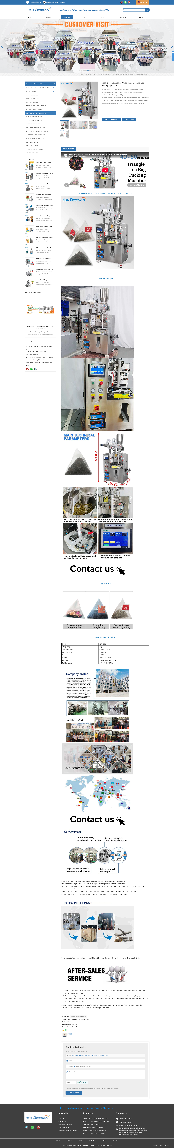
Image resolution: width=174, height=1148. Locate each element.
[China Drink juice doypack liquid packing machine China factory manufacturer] (29, 272)
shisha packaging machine (80, 1108)
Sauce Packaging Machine (40, 326)
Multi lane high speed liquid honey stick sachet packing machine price (44, 237)
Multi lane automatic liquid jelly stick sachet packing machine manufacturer (44, 248)
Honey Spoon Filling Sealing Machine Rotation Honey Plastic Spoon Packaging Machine (44, 162)
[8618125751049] (66, 1030)
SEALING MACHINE (32, 142)
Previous (25, 312)
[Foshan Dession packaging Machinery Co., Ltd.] (38, 1117)
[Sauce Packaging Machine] (40, 309)
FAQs (102, 17)
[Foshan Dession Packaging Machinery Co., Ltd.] (39, 10)
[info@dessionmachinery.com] (63, 1030)
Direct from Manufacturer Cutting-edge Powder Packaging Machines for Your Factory (44, 173)
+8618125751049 (35, 2)
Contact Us (142, 17)
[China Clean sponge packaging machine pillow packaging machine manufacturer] (29, 208)
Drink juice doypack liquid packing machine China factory (44, 269)
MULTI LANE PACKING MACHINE (36, 106)
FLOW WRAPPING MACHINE (34, 109)
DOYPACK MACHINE (32, 102)
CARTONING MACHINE (33, 124)
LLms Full (166, 1145)
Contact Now (129, 119)
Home (30, 17)
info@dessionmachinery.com (55, 2)
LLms (160, 1145)
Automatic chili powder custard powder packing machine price (44, 194)
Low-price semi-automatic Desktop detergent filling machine (44, 258)
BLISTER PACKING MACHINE (35, 138)
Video (81, 1140)
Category (87, 74)
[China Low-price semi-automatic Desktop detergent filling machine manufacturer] (29, 262)
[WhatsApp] (125, 2)
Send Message (74, 1093)
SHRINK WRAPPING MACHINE (35, 149)
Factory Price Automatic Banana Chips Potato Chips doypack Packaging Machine (44, 226)
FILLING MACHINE (31, 91)
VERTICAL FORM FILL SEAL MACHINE (37, 87)
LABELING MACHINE (32, 98)
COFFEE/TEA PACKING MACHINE (100, 74)
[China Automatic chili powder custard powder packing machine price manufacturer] (29, 198)
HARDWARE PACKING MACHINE (35, 127)
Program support (63, 1127)
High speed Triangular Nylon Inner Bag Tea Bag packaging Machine (90, 1055)
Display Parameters (111, 119)
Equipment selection (65, 1124)
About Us (48, 17)
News (85, 17)
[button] (84, 70)
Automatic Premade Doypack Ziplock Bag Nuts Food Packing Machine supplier (44, 216)
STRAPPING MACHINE (33, 145)
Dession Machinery (104, 1108)
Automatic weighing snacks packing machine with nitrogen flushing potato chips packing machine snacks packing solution (44, 280)
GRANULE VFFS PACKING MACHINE (96, 1118)
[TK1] (121, 2)
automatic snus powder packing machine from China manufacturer (44, 184)
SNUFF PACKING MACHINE (34, 120)
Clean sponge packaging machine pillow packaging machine (44, 205)
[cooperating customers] (87, 46)
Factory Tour (122, 17)
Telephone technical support (67, 1130)
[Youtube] (129, 2)
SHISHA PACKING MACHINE (34, 116)
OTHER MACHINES (32, 153)
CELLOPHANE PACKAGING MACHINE (37, 131)
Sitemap (155, 1145)
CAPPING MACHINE (32, 95)
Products (67, 17)
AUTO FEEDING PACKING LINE (35, 135)
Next (55, 312)
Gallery (115, 1140)
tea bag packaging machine (78, 1016)
